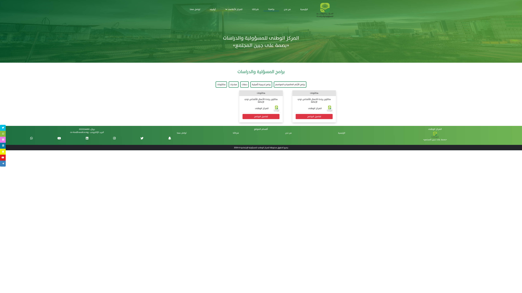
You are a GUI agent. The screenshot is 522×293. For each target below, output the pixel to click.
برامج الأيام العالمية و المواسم (290, 84)
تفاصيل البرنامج (314, 116)
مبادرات (233, 84)
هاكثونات (221, 84)
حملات (244, 84)
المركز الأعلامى (235, 9)
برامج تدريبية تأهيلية (261, 84)
